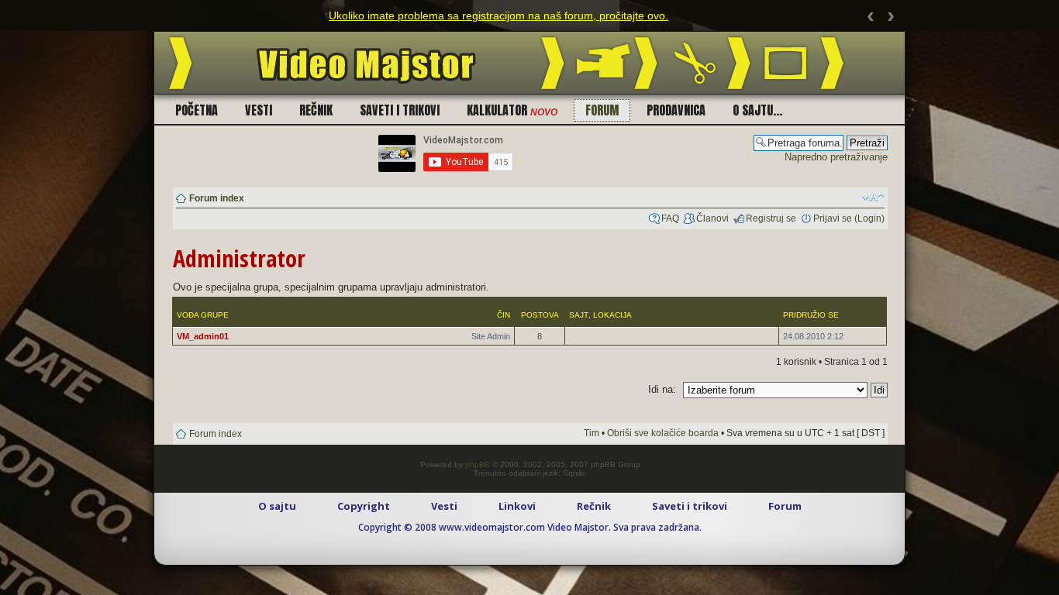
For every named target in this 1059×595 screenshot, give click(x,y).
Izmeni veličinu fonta (873, 197)
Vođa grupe (203, 315)
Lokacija (612, 315)
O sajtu (277, 506)
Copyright (363, 506)
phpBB (477, 464)
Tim (591, 433)
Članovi (712, 218)
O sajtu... (757, 110)
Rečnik (316, 110)
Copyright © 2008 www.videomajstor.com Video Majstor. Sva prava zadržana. (530, 527)
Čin (503, 315)
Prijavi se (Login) (849, 218)
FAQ (670, 218)
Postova (540, 315)
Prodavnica (676, 110)
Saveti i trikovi (400, 110)
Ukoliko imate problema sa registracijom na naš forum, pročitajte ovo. (498, 15)
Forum (602, 110)
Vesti (258, 110)
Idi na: (662, 389)
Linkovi (517, 506)
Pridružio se (811, 315)
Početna (196, 110)
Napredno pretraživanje (836, 157)
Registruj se (771, 218)
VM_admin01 (203, 336)
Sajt (578, 315)
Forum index (216, 198)
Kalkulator (512, 110)
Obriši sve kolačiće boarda (663, 433)
